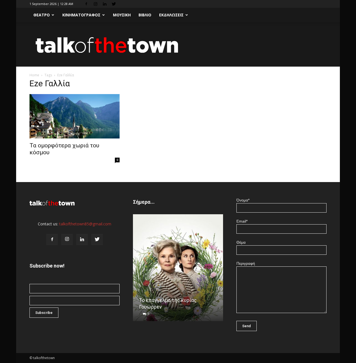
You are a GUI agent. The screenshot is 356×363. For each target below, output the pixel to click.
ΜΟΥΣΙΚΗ (122, 14)
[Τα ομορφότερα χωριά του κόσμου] (74, 116)
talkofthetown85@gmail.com (85, 223)
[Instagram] (95, 4)
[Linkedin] (104, 4)
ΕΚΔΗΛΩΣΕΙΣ (171, 14)
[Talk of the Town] (178, 44)
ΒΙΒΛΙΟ (145, 14)
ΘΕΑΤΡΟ (41, 14)
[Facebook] (86, 4)
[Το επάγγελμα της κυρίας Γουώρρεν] (178, 269)
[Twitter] (114, 4)
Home (34, 75)
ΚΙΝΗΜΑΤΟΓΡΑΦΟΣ (81, 14)
